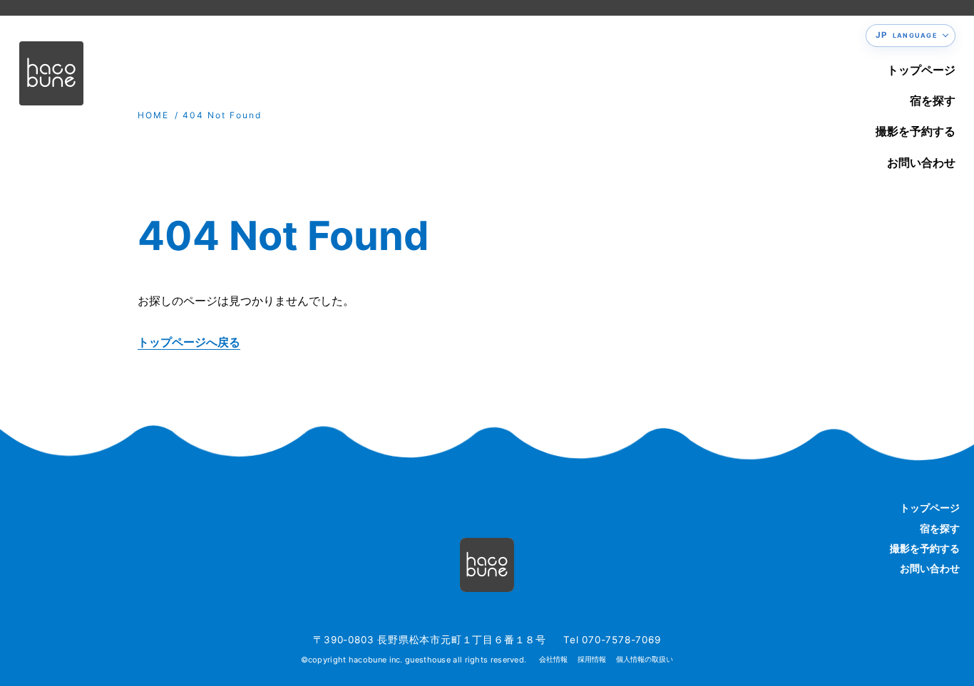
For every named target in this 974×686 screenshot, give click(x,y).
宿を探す (932, 100)
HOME (153, 115)
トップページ (921, 70)
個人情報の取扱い (644, 659)
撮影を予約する (915, 131)
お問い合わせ (921, 162)
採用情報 (592, 659)
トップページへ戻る (189, 342)
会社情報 (553, 659)
